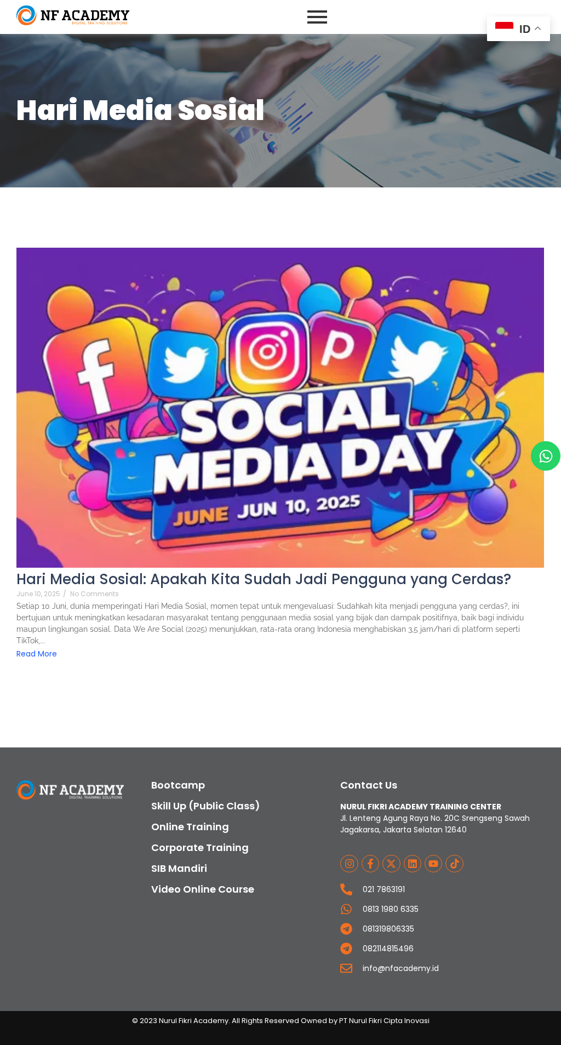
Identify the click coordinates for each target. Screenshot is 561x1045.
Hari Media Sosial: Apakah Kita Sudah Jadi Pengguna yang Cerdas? (263, 579)
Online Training (190, 826)
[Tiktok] (454, 863)
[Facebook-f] (370, 863)
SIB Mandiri (179, 868)
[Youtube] (433, 863)
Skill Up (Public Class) (205, 806)
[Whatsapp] (545, 456)
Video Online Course (202, 889)
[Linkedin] (412, 863)
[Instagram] (349, 863)
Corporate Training (200, 847)
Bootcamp (178, 785)
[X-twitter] (391, 863)
